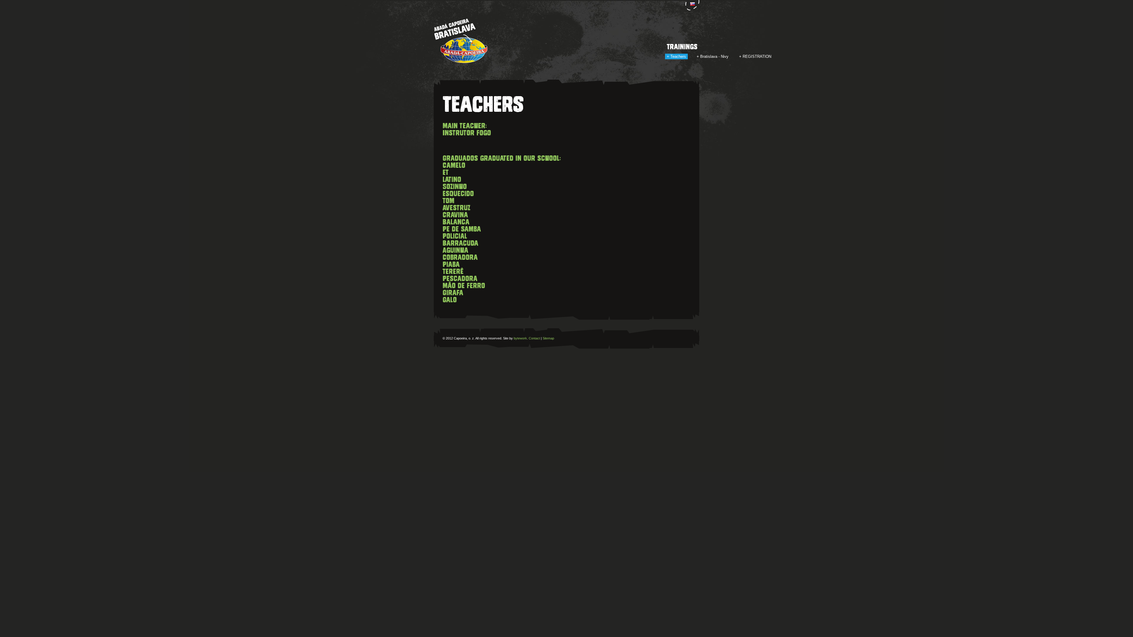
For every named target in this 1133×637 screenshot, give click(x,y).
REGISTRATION (757, 56)
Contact (534, 338)
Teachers (678, 56)
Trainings (682, 47)
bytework (520, 338)
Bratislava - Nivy (714, 56)
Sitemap (548, 338)
